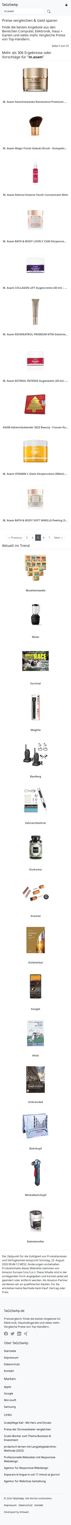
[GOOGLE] (35, 986)
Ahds (35, 1055)
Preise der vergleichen (27, 1429)
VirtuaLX (24, 1512)
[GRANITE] (35, 893)
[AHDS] (35, 1033)
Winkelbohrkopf (35, 1195)
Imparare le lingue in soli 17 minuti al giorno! (32, 1474)
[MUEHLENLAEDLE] (35, 568)
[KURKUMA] (35, 847)
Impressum (11, 1357)
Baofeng (35, 776)
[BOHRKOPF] (35, 1126)
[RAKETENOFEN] (35, 1219)
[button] (66, 5)
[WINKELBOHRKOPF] (35, 1172)
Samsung (10, 1407)
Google (35, 1009)
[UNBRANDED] (35, 1079)
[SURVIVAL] (35, 661)
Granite (36, 916)
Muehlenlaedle (35, 590)
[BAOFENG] (35, 754)
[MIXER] (35, 614)
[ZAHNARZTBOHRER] (35, 800)
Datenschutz (12, 1364)
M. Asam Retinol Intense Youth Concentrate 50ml (35, 195)
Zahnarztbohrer (35, 823)
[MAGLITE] (35, 707)
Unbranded (35, 1102)
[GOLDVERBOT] (35, 940)
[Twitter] (13, 1333)
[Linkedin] (19, 1333)
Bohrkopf (35, 1148)
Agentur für (26, 1468)
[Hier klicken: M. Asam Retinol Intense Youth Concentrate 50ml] (35, 172)
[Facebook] (6, 1333)
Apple (7, 1387)
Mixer (35, 637)
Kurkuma (35, 869)
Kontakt (9, 1371)
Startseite (10, 1351)
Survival (35, 683)
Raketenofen (35, 1241)
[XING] (26, 1333)
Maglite (36, 730)
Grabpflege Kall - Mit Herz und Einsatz (27, 1423)
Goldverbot (35, 962)
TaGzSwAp (10, 4)
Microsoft (10, 1400)
